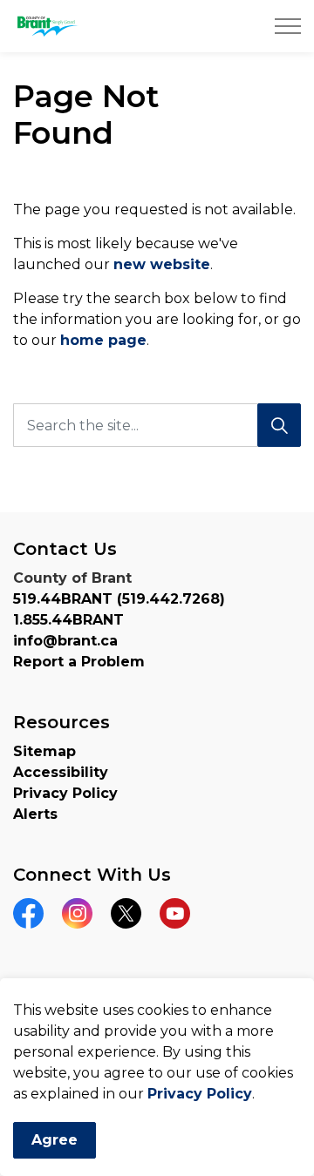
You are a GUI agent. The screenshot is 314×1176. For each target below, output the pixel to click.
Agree (54, 1140)
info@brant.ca (65, 640)
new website (161, 264)
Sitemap (44, 751)
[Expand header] (288, 26)
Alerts (35, 814)
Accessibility (60, 772)
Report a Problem (79, 661)
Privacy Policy (199, 1093)
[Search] (279, 425)
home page (103, 340)
